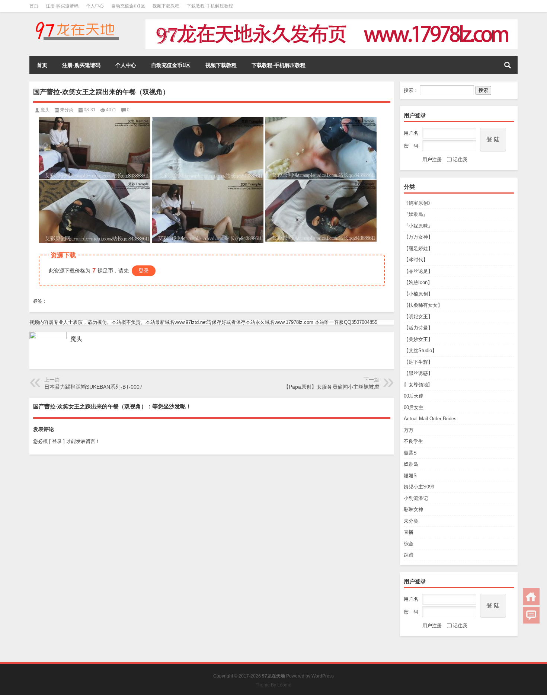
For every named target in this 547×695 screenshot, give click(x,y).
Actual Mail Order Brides (430, 418)
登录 (143, 271)
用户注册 (432, 159)
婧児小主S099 (419, 487)
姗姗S (410, 475)
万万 (408, 430)
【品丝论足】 (418, 271)
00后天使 (413, 396)
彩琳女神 (413, 509)
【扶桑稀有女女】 (423, 305)
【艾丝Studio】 (420, 350)
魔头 (45, 109)
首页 (33, 6)
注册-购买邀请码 (62, 6)
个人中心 (95, 6)
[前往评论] (531, 615)
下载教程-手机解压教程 (210, 6)
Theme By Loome (273, 685)
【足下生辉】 (418, 362)
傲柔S (410, 453)
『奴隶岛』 (416, 214)
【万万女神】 (418, 237)
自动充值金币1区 (128, 6)
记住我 (460, 159)
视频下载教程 (166, 6)
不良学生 (413, 441)
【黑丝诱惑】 (418, 373)
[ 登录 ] (57, 441)
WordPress (322, 676)
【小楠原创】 (418, 294)
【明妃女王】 (418, 316)
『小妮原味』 (418, 226)
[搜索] (508, 65)
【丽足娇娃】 (418, 248)
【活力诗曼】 (418, 328)
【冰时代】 (416, 259)
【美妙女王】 (418, 339)
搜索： (411, 90)
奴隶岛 (411, 464)
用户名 (411, 133)
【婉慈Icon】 (418, 282)
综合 (408, 543)
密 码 (411, 146)
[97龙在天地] (77, 22)
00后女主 (413, 407)
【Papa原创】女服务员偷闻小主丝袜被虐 (331, 387)
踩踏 (408, 555)
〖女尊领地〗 (418, 385)
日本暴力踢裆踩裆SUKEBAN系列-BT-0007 (93, 387)
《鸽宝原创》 (418, 203)
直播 (408, 532)
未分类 (411, 521)
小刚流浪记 (416, 498)
